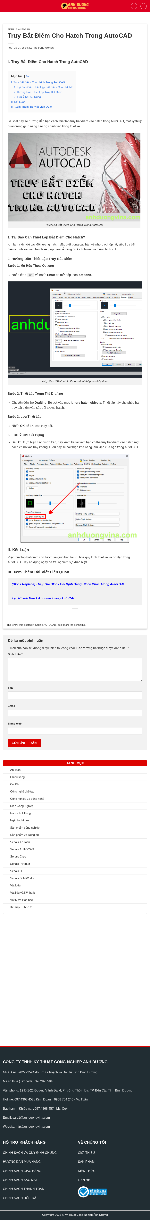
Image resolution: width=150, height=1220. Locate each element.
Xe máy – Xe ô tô (21, 907)
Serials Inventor (20, 863)
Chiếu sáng (17, 777)
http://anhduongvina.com (33, 1126)
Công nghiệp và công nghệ (27, 798)
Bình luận (15, 654)
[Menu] (5, 6)
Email (11, 705)
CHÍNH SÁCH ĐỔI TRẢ (19, 1198)
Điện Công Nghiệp (21, 806)
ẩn (27, 76)
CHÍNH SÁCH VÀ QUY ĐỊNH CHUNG (30, 1152)
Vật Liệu (15, 885)
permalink (79, 624)
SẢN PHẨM (86, 1161)
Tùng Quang (46, 48)
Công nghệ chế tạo (22, 791)
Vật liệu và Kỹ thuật (22, 892)
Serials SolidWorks (22, 878)
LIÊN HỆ (84, 1180)
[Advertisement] (29, 971)
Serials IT (16, 871)
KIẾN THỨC (87, 1171)
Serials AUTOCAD (22, 849)
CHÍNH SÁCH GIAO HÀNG (22, 1171)
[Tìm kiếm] (134, 6)
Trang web (15, 723)
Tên (10, 687)
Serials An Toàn (20, 842)
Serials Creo (18, 856)
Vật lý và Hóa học (21, 899)
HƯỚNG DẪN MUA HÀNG (22, 1161)
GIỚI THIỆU (86, 1152)
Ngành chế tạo (19, 820)
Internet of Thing (20, 813)
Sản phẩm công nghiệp (24, 827)
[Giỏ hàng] (143, 6)
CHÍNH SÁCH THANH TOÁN (23, 1189)
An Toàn (15, 769)
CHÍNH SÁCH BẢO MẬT (20, 1180)
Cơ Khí (14, 784)
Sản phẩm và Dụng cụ (24, 834)
